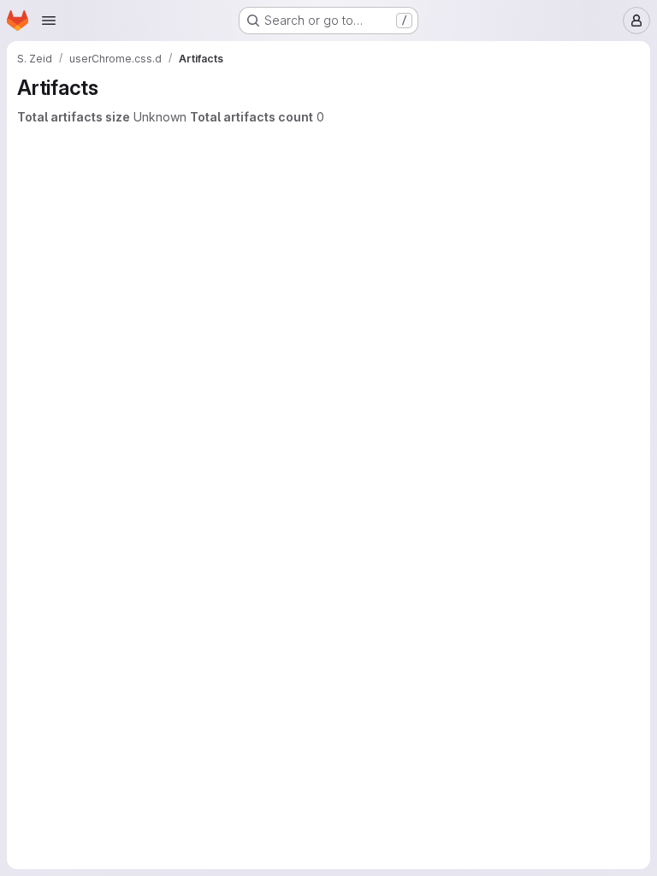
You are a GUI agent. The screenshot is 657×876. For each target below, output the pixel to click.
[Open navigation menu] (48, 20)
